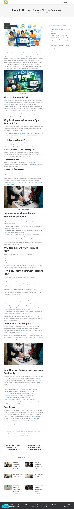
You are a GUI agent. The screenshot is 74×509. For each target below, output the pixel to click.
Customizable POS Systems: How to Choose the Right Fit (17, 488)
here (56, 31)
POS (27, 56)
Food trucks (8, 261)
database (34, 162)
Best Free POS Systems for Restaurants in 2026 (38, 465)
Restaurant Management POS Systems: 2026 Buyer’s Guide (17, 465)
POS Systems (8, 27)
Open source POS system (33, 433)
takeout (28, 221)
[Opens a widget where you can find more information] (5, 506)
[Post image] (8, 464)
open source (22, 133)
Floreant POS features (15, 433)
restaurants (6, 102)
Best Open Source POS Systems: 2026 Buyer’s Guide (17, 477)
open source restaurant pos (10, 25)
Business (7, 23)
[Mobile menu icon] (69, 2)
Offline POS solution (24, 433)
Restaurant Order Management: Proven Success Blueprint (39, 488)
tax (9, 232)
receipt (9, 397)
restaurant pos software (23, 435)
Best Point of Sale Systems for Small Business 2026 (39, 477)
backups (38, 378)
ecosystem (22, 330)
